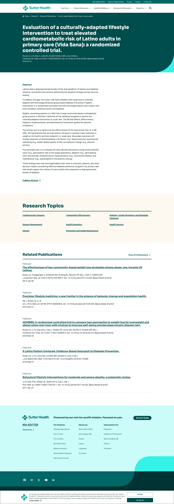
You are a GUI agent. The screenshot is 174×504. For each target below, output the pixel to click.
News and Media (111, 439)
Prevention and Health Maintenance (82, 230)
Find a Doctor (58, 434)
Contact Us (147, 2)
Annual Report (85, 434)
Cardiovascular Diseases (34, 215)
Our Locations (59, 439)
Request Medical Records (62, 453)
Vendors (107, 444)
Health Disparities (74, 224)
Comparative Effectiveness (78, 215)
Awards (81, 439)
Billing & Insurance (60, 448)
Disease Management (32, 224)
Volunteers (107, 448)
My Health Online (99, 2)
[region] (87, 497)
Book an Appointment (116, 2)
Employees (107, 429)
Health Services (117, 224)
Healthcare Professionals (113, 434)
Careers (137, 2)
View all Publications (138, 255)
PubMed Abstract (30, 180)
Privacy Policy (36, 500)
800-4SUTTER (30, 424)
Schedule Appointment (62, 429)
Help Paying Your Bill (61, 458)
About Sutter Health (86, 429)
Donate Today (142, 418)
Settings (140, 494)
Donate (129, 2)
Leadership (82, 448)
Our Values (82, 453)
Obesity (26, 230)
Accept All (139, 500)
